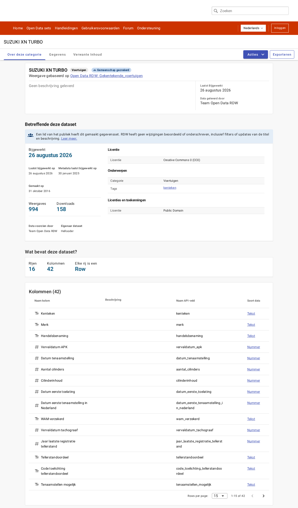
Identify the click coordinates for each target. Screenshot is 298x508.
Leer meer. (69, 138)
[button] (253, 28)
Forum (128, 28)
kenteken (169, 187)
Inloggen (280, 28)
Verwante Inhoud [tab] (87, 54)
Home (18, 28)
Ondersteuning (148, 28)
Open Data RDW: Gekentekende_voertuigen (106, 76)
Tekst (251, 313)
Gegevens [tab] (57, 54)
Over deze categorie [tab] (24, 54)
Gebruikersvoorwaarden (100, 28)
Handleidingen (66, 28)
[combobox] (250, 11)
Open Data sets (39, 28)
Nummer (253, 347)
